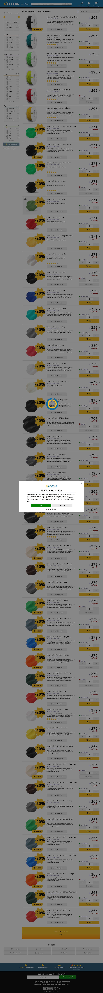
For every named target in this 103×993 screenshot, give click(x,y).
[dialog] (51, 496)
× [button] (81, 484)
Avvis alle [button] (62, 505)
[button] (51, 509)
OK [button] (41, 505)
